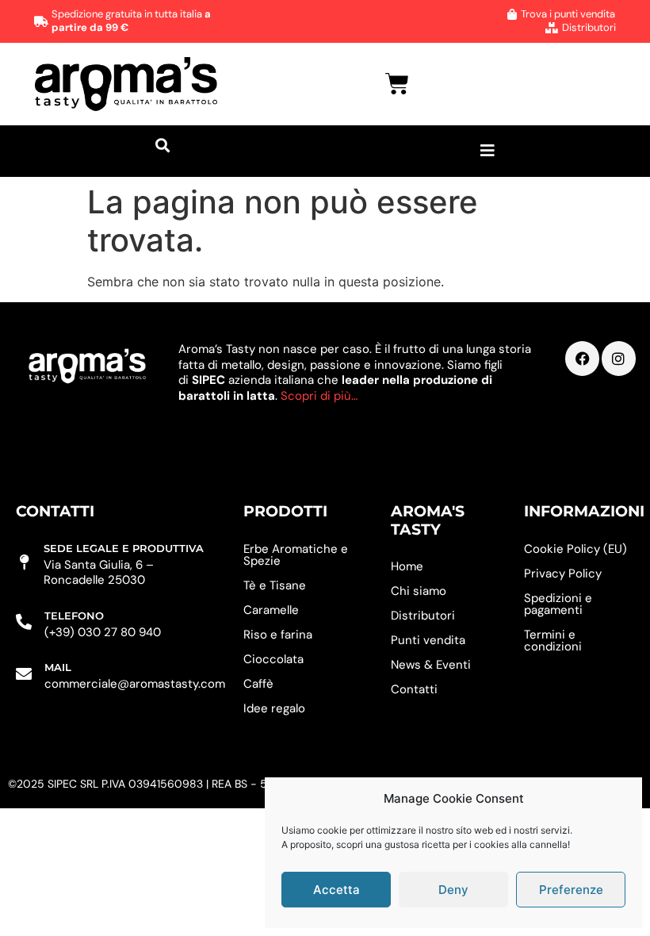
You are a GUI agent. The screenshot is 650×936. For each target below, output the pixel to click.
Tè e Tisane (274, 585)
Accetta (336, 889)
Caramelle (271, 610)
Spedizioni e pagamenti (558, 604)
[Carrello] (397, 84)
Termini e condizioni (553, 640)
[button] (162, 145)
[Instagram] (619, 358)
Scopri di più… (319, 396)
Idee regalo (274, 708)
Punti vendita (428, 640)
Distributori (423, 615)
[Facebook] (582, 358)
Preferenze (571, 889)
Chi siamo (418, 591)
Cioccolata (273, 659)
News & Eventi (431, 665)
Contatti (414, 689)
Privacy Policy (563, 573)
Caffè (258, 684)
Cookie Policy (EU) (575, 549)
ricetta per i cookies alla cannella (495, 844)
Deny (453, 889)
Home (407, 566)
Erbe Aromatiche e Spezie (295, 555)
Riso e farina (277, 635)
